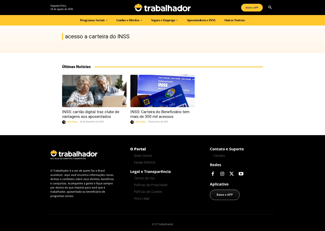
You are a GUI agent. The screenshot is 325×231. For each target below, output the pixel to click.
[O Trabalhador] (162, 7)
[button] (270, 7)
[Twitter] (231, 174)
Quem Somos (143, 155)
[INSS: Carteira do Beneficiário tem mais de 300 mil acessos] (162, 91)
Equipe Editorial (144, 162)
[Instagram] (222, 174)
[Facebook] (213, 174)
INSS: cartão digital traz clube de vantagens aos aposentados (90, 114)
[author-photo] (64, 122)
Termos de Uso (144, 178)
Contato (219, 155)
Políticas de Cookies (148, 191)
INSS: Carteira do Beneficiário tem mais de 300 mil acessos (159, 114)
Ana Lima (72, 121)
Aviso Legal (141, 198)
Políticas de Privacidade (150, 185)
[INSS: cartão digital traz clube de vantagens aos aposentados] (94, 91)
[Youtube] (241, 174)
